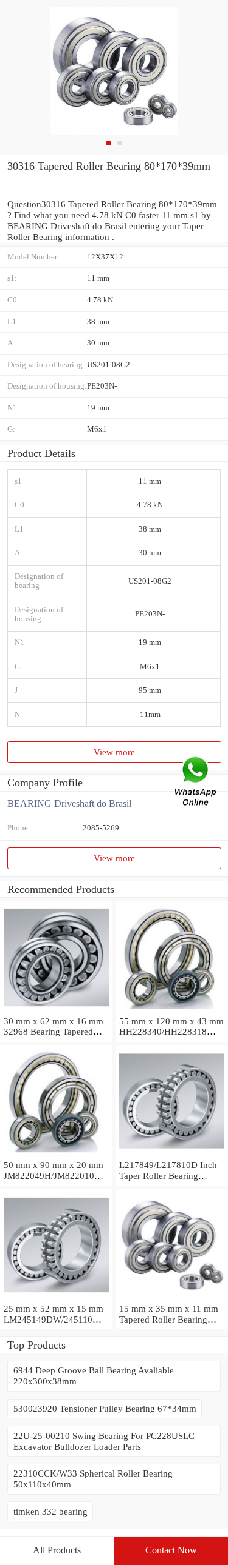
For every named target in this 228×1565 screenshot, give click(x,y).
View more (114, 752)
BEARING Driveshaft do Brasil (69, 803)
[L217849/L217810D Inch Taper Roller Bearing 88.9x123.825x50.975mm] (172, 1154)
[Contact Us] (196, 783)
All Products (57, 1550)
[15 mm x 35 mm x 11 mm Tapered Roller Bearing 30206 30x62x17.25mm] (172, 1297)
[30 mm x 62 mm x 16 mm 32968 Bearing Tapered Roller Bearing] (56, 1010)
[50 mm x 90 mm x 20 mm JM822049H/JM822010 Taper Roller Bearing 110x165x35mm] (56, 1154)
